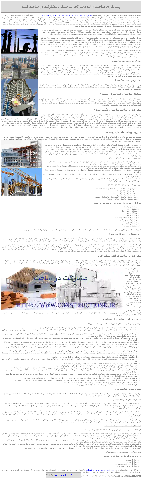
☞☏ (63, 475)
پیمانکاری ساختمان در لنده (83, 15)
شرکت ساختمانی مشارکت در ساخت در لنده (56, 15)
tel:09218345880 (67, 475)
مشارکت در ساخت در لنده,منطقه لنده (100, 470)
